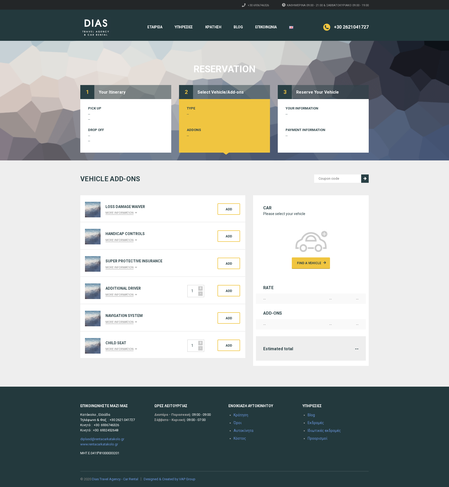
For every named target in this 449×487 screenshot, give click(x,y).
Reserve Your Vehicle (317, 92)
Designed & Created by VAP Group (169, 479)
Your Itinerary (112, 92)
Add (229, 209)
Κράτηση (213, 27)
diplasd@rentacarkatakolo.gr (102, 439)
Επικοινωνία (266, 27)
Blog (238, 27)
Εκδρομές (316, 423)
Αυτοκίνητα (243, 430)
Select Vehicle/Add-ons (220, 92)
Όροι (238, 423)
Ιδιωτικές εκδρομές (324, 430)
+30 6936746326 (258, 5)
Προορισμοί (317, 438)
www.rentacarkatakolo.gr (99, 444)
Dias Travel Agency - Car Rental (115, 479)
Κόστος (240, 438)
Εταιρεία (154, 27)
